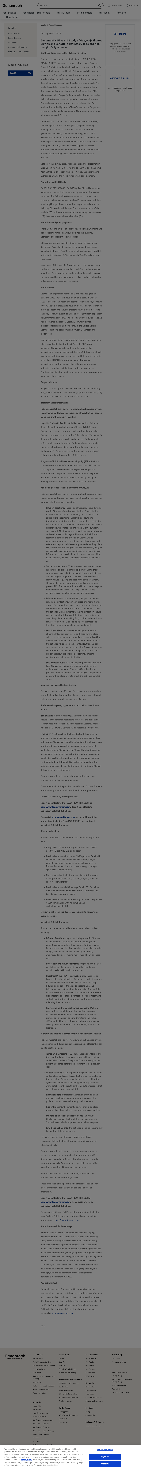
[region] (70, 1456)
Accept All (105, 1464)
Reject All (105, 1456)
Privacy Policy (26, 1460)
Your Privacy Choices (105, 1450)
